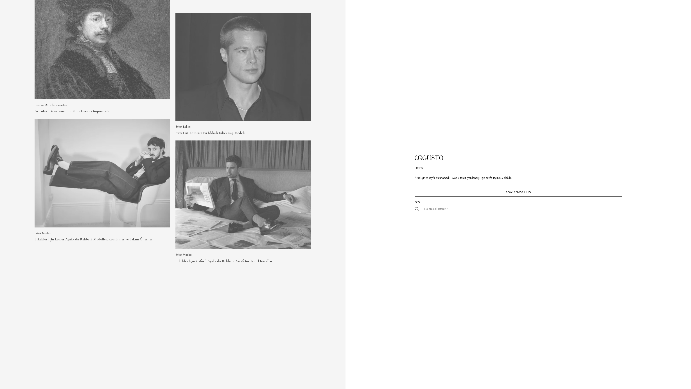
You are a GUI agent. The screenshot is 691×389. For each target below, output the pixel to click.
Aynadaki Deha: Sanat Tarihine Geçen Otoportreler (73, 111)
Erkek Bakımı (183, 127)
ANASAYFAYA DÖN (518, 192)
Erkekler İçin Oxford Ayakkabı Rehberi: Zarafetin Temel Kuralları (224, 261)
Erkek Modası (43, 233)
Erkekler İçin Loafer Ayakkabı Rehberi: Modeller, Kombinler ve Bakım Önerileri (94, 239)
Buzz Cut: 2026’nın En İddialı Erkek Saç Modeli (210, 133)
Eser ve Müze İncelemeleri (51, 105)
